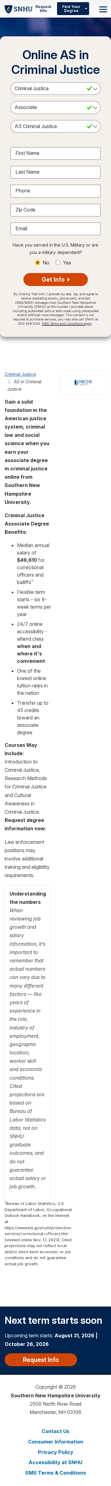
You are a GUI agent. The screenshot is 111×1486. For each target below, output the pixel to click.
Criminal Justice (20, 374)
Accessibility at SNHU (55, 1462)
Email (21, 228)
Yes (67, 263)
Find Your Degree (71, 8)
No (46, 263)
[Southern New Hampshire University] (18, 8)
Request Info (43, 8)
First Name (27, 153)
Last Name (27, 172)
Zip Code (25, 210)
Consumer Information (55, 1442)
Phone (22, 190)
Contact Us (55, 1431)
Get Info (54, 279)
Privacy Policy (55, 1452)
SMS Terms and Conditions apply (67, 323)
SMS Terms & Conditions (55, 1473)
